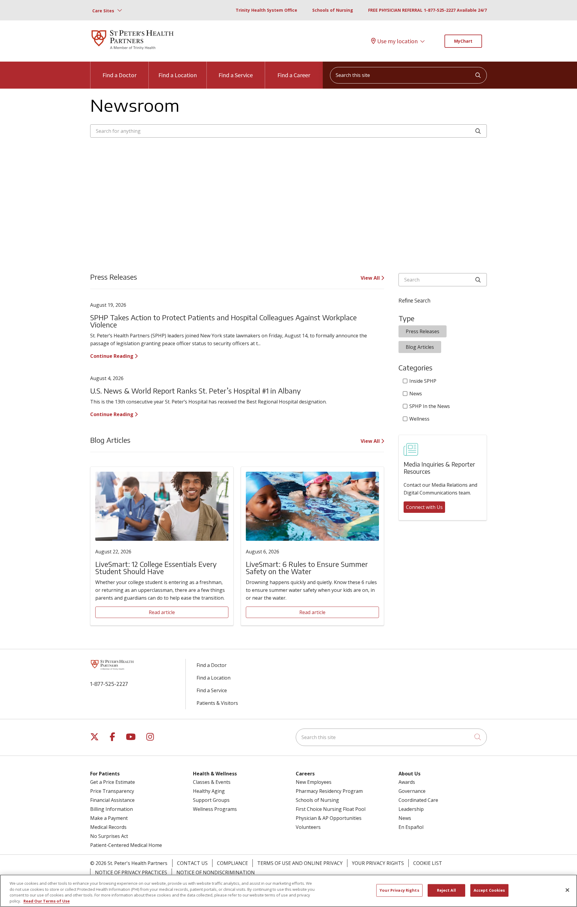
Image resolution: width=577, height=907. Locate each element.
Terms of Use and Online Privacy (300, 863)
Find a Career (293, 75)
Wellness (419, 418)
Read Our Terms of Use (46, 900)
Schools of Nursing (332, 10)
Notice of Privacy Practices (131, 872)
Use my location (397, 41)
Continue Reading (112, 356)
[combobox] (408, 75)
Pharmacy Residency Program (329, 791)
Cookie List (427, 863)
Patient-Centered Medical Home (126, 845)
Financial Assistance (112, 800)
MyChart (463, 41)
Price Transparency (112, 791)
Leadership (411, 809)
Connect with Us (424, 507)
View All (371, 278)
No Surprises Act (109, 836)
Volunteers (308, 827)
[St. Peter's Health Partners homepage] (132, 50)
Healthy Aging (209, 791)
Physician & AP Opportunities (329, 818)
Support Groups (211, 800)
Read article (162, 612)
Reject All (446, 890)
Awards (406, 782)
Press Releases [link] (422, 331)
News (415, 393)
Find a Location (177, 75)
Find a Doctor (119, 75)
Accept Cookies (489, 890)
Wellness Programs (215, 809)
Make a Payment (109, 818)
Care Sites (103, 11)
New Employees (313, 782)
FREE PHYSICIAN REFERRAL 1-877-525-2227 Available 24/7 (427, 10)
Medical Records (108, 827)
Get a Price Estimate (112, 782)
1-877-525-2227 (109, 683)
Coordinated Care (418, 800)
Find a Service (235, 75)
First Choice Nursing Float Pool (330, 809)
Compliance (232, 863)
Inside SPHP (422, 381)
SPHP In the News (429, 406)
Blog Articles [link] (420, 347)
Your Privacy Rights (378, 863)
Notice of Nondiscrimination (215, 872)
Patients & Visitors (217, 703)
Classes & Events (211, 782)
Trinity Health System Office (266, 10)
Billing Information (111, 809)
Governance (412, 791)
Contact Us (192, 863)
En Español (410, 827)
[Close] (567, 889)
